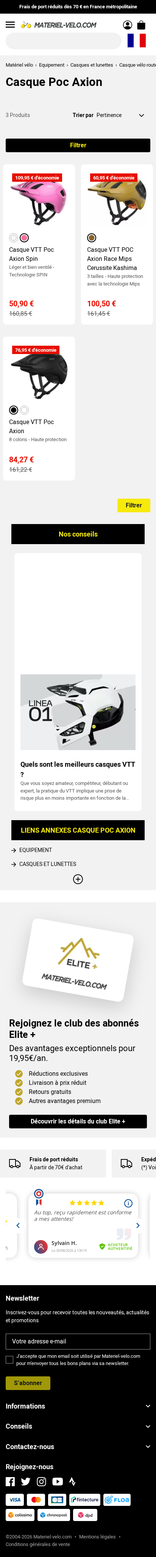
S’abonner (28, 1383)
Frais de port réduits (54, 1159)
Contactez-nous (30, 1447)
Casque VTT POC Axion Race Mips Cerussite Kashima (112, 258)
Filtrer (78, 145)
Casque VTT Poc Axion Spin (31, 254)
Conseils (19, 1426)
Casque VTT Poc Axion (31, 426)
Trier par (83, 115)
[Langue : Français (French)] (137, 41)
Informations (25, 1406)
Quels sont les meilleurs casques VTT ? (77, 769)
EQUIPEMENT (35, 850)
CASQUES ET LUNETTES (47, 864)
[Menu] (10, 25)
